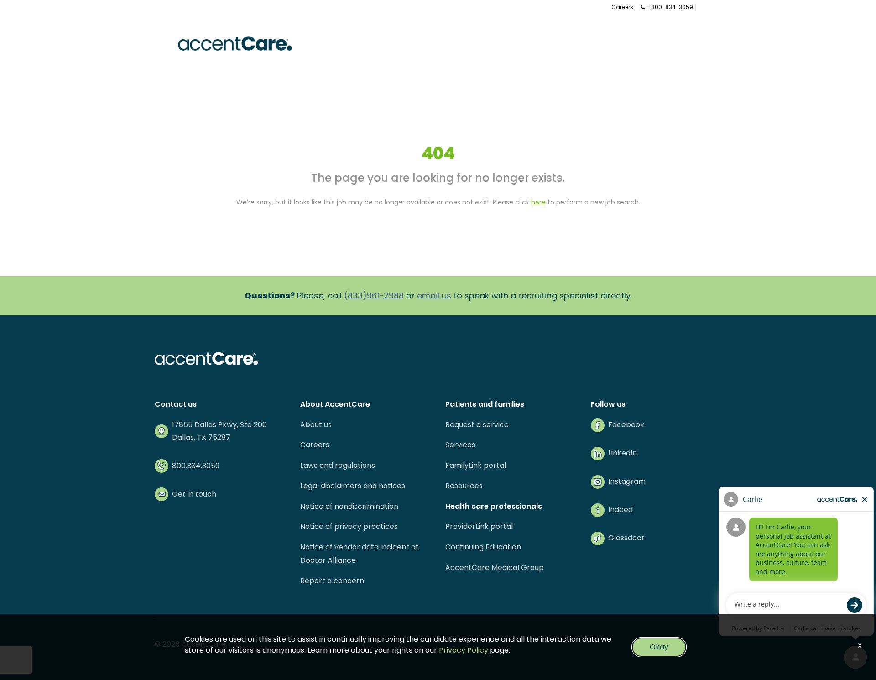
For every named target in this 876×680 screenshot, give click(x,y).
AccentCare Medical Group (494, 567)
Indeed (620, 509)
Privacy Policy (463, 650)
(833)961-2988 (374, 295)
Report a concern (332, 580)
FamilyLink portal (475, 465)
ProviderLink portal (479, 526)
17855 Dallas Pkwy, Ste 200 (219, 424)
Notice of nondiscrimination (349, 506)
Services (460, 444)
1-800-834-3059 (669, 7)
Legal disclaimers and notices (352, 486)
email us (434, 295)
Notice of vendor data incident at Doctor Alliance (359, 553)
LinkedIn (622, 453)
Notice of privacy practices (349, 526)
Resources (464, 486)
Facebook (626, 424)
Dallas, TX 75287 (201, 437)
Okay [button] (659, 647)
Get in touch (194, 494)
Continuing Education (483, 547)
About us (316, 424)
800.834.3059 (195, 465)
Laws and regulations (337, 465)
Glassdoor (626, 538)
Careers (622, 7)
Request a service (477, 424)
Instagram (627, 481)
